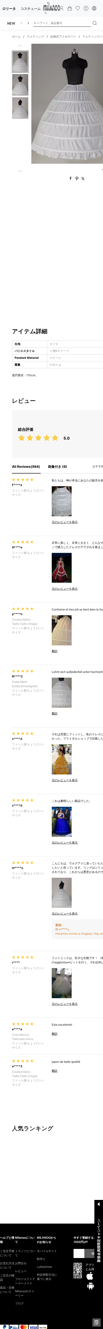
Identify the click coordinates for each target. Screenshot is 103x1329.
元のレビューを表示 (65, 522)
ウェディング (35, 36)
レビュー (21, 1271)
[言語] (94, 8)
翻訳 (54, 651)
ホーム (16, 36)
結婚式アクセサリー (63, 36)
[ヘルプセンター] (86, 8)
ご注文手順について (7, 1253)
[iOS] (90, 1276)
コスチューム (31, 8)
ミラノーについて (25, 1253)
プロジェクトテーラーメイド (25, 1281)
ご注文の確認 (7, 1277)
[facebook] (71, 178)
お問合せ (21, 1263)
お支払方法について (7, 1265)
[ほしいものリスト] (78, 8)
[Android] (91, 1286)
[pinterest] (77, 178)
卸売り (41, 1259)
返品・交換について (7, 1290)
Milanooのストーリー (24, 1293)
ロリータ (9, 8)
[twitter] (83, 178)
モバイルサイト (47, 1251)
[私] (61, 8)
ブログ (19, 1303)
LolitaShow (44, 1267)
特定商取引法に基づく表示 (47, 1277)
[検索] (94, 23)
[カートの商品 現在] (70, 8)
